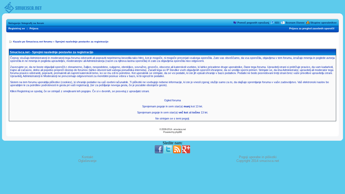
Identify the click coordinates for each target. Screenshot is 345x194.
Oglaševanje (87, 161)
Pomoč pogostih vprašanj (253, 22)
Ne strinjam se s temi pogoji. (172, 118)
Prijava (34, 28)
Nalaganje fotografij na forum (26, 23)
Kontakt (87, 157)
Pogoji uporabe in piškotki (258, 157)
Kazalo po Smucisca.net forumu (32, 41)
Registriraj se (16, 28)
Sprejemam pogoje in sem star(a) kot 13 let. (172, 106)
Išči (277, 22)
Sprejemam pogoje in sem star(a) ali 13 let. (172, 112)
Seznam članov (295, 22)
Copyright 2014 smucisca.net (257, 161)
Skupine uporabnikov (323, 22)
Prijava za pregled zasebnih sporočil (311, 28)
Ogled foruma (172, 100)
